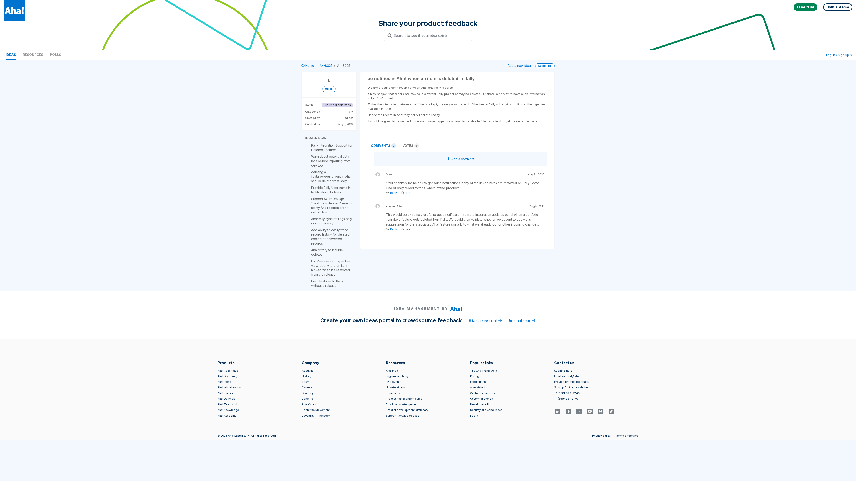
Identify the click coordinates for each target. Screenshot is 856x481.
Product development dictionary (407, 410)
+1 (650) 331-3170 (566, 398)
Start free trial (485, 320)
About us (307, 370)
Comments (383, 145)
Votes (410, 145)
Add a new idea (519, 65)
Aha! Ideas (224, 381)
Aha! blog (392, 370)
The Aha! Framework (483, 370)
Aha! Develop (226, 398)
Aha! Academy (227, 415)
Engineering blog (397, 376)
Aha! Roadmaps (228, 370)
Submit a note (563, 370)
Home (310, 65)
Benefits (307, 398)
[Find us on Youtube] (589, 411)
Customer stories (481, 398)
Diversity (307, 393)
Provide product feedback (571, 381)
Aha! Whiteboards (229, 387)
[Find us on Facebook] (568, 411)
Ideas (11, 55)
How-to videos (396, 387)
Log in (474, 415)
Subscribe (545, 65)
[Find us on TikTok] (611, 411)
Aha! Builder (225, 393)
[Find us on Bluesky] (600, 411)
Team (305, 381)
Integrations (478, 381)
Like (407, 192)
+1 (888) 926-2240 (567, 393)
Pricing (474, 376)
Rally (350, 111)
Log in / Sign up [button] (838, 55)
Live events (393, 381)
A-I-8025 (326, 65)
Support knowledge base (402, 415)
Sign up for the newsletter (571, 387)
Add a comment (462, 159)
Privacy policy (601, 435)
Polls (55, 55)
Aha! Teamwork (228, 404)
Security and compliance (486, 410)
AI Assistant (477, 387)
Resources (33, 55)
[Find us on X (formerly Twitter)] (579, 411)
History (306, 376)
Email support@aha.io (568, 376)
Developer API (479, 404)
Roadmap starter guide (401, 404)
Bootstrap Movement (316, 410)
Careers (307, 387)
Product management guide (404, 398)
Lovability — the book (316, 415)
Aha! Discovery (227, 376)
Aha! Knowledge (228, 410)
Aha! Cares (309, 404)
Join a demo (522, 320)
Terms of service (626, 435)
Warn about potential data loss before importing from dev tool (330, 161)
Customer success (482, 393)
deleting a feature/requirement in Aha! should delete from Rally (331, 176)
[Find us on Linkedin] (557, 411)
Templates (393, 393)
